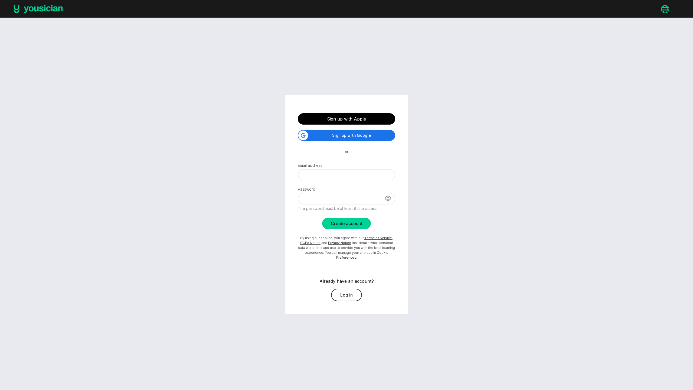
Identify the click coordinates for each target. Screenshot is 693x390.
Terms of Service (378, 238)
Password (306, 189)
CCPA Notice (310, 243)
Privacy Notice (339, 243)
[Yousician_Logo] (38, 9)
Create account (346, 223)
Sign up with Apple (346, 119)
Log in (346, 295)
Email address (310, 165)
